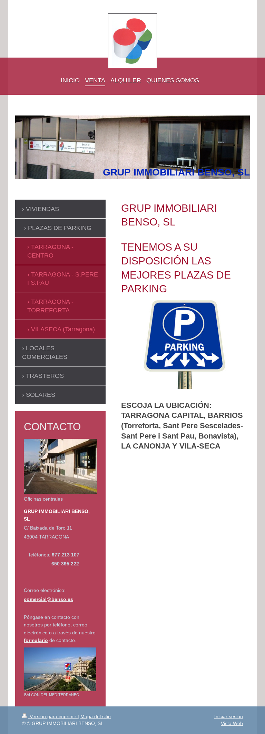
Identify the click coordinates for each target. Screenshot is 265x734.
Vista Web (232, 723)
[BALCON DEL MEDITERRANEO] (60, 669)
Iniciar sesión (228, 716)
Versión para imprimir (53, 716)
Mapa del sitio (95, 716)
